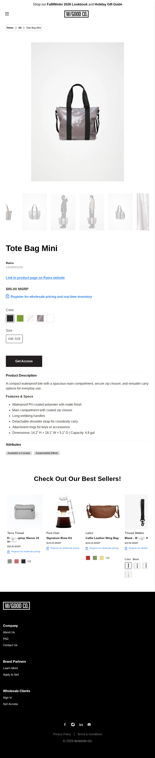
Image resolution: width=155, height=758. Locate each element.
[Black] (10, 318)
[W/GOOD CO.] (76, 14)
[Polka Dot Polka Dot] (146, 565)
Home (10, 28)
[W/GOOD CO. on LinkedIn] (81, 725)
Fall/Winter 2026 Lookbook (67, 4)
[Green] (20, 318)
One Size (14, 338)
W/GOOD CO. (83, 741)
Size (9, 330)
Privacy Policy (62, 734)
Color (10, 310)
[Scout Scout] (128, 574)
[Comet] (50, 318)
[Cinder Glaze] (40, 318)
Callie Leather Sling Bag (102, 538)
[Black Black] (128, 565)
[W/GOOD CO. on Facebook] (65, 725)
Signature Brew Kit (59, 538)
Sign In (7, 698)
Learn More (10, 668)
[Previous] (13, 539)
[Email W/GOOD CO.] (89, 725)
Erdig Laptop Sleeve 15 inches (23, 539)
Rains (10, 263)
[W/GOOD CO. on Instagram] (73, 725)
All (19, 28)
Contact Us (10, 645)
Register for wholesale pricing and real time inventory (51, 296)
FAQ (5, 639)
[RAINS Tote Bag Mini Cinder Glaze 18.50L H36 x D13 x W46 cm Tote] (77, 111)
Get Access (24, 361)
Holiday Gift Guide (108, 4)
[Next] (141, 539)
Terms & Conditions (90, 734)
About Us (9, 632)
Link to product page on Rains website (35, 277)
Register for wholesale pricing (25, 551)
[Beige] (30, 318)
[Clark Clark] (137, 565)
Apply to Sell (11, 675)
